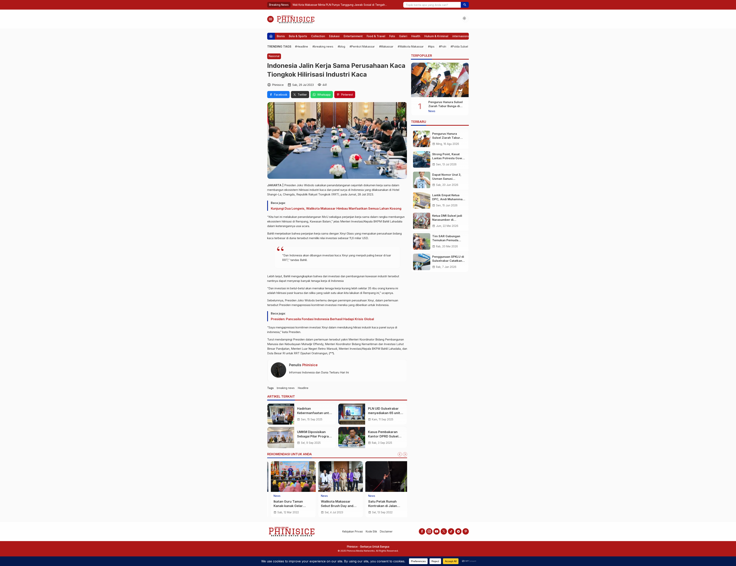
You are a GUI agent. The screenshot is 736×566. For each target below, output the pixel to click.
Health (415, 36)
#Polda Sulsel (459, 46)
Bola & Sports (298, 36)
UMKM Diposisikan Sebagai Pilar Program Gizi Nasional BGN (314, 436)
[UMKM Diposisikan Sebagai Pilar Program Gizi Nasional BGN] (280, 437)
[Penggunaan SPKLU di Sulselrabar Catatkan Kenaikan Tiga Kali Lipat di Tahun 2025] (421, 262)
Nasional (274, 56)
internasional (461, 36)
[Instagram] (429, 531)
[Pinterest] (465, 531)
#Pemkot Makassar (362, 46)
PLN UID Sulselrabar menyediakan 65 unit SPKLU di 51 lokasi (384, 413)
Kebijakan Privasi (352, 531)
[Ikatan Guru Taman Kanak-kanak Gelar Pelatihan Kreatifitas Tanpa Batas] (289, 476)
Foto (392, 36)
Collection (318, 36)
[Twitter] (444, 531)
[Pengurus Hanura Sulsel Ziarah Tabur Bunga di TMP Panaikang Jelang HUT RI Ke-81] (440, 80)
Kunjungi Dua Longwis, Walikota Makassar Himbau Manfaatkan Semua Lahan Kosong (336, 208)
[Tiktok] (451, 531)
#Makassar (386, 46)
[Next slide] (405, 454)
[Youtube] (436, 531)
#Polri (442, 46)
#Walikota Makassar (411, 46)
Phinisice (310, 365)
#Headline (301, 46)
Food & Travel (376, 36)
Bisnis (281, 36)
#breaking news (322, 46)
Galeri (403, 36)
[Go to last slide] (400, 454)
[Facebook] (422, 531)
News (273, 496)
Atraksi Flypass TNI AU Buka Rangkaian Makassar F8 (336, 4)
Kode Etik (371, 531)
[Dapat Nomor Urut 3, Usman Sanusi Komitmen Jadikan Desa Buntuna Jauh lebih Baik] (421, 180)
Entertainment (353, 36)
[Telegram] (458, 531)
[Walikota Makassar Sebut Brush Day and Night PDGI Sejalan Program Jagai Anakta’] (337, 476)
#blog (341, 46)
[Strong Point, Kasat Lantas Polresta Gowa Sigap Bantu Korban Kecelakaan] (421, 159)
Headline (303, 387)
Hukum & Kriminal (436, 36)
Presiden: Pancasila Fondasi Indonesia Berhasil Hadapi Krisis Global (322, 319)
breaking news (286, 387)
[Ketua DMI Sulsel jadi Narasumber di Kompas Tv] (421, 221)
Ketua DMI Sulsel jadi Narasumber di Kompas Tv (447, 220)
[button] (465, 5)
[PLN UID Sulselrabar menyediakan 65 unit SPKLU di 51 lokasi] (351, 414)
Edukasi (334, 36)
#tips (431, 46)
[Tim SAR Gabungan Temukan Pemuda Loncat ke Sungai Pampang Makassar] (421, 241)
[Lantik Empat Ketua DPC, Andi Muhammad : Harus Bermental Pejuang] (421, 200)
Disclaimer (386, 531)
